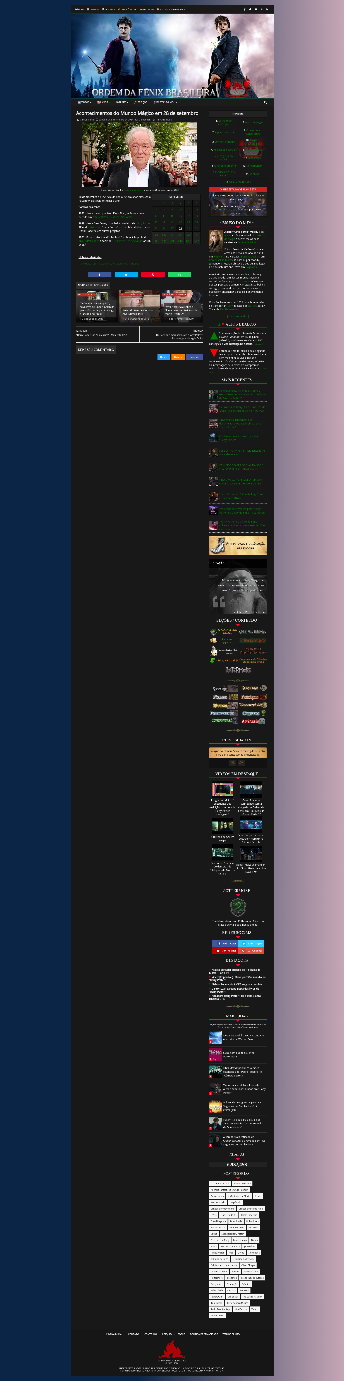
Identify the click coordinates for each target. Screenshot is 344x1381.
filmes (93, 227)
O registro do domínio (225, 157)
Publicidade (217, 1290)
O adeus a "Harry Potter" (225, 173)
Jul (156, 241)
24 (196, 222)
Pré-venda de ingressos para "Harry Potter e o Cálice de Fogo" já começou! (242, 510)
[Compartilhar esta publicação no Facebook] (99, 274)
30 (196, 228)
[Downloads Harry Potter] (224, 661)
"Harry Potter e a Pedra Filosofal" (112, 217)
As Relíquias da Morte (174, 294)
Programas (216, 1284)
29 (188, 228)
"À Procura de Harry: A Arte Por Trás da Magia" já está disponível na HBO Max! (242, 408)
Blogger (178, 357)
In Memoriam (254, 165)
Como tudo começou (225, 122)
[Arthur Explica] (224, 640)
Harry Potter (143, 223)
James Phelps (217, 1252)
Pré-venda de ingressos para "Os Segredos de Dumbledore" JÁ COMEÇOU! (242, 1106)
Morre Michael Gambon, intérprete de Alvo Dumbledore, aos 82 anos (109, 264)
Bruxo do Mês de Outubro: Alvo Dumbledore (138, 312)
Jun (196, 234)
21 (172, 222)
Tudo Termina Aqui (220, 1309)
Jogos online (146, 10)
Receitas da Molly (166, 102)
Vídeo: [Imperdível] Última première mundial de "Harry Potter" (237, 978)
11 (188, 209)
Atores (258, 1196)
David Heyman (218, 1221)
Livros (104, 102)
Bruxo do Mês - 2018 (130, 294)
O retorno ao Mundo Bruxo (253, 132)
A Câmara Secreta (220, 1183)
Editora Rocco (86, 294)
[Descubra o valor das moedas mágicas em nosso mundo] (254, 660)
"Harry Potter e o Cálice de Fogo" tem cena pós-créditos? (241, 496)
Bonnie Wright (218, 1202)
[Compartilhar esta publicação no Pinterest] (153, 274)
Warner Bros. (217, 1315)
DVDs (213, 1215)
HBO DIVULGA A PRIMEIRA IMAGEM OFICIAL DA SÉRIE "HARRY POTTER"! (240, 481)
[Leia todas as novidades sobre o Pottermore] (239, 670)
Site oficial (233, 1296)
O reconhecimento (225, 165)
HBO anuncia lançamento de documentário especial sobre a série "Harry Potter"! (240, 423)
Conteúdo (150, 1334)
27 (172, 228)
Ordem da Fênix (247, 242)
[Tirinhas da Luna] (224, 650)
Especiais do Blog (220, 1240)
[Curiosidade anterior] (232, 763)
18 (196, 215)
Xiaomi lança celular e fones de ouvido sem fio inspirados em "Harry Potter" (244, 1088)
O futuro (255, 173)
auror (227, 235)
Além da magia (254, 122)
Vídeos (85, 102)
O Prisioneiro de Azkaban (224, 1265)
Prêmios (246, 1284)
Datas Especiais (249, 1215)
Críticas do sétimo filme (251, 1208)
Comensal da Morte (220, 260)
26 (164, 228)
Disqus (163, 357)
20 (164, 222)
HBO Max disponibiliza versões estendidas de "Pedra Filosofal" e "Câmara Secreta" (242, 1071)
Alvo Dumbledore (134, 190)
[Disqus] (139, 405)
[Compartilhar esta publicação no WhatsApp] (179, 274)
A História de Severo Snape (222, 838)
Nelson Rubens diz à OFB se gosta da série (235, 984)
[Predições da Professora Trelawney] (254, 651)
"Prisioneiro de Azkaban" (127, 241)
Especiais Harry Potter (232, 1233)
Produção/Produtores (252, 1277)
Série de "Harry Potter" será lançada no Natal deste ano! (242, 452)
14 (164, 215)
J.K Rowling (249, 1246)
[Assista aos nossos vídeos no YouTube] (256, 9)
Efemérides (144, 119)
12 (196, 209)
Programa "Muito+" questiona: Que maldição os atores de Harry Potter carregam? (222, 807)
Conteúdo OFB (129, 10)
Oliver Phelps (248, 1265)
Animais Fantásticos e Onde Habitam (229, 1189)
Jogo (231, 1252)
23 (188, 222)
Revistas (231, 1290)
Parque (235, 1271)
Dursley (252, 305)
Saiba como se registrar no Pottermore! (239, 1054)
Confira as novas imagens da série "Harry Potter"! (239, 438)
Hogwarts (219, 256)
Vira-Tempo (241, 1309)
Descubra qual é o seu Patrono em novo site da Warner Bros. (243, 1037)
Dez (196, 241)
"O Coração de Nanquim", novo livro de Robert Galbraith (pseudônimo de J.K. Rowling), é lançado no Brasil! (97, 309)
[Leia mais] (258, 344)
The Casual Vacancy (252, 1296)
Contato (94, 10)
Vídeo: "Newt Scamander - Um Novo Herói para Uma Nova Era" (251, 868)
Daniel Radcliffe (229, 1215)
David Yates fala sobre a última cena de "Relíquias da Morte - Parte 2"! (181, 310)
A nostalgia (254, 157)
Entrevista (253, 1227)
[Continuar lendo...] (238, 316)
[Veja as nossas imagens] (261, 9)
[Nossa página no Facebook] (245, 9)
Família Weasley (229, 309)
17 (188, 215)
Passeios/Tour (250, 1271)
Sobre (181, 1334)
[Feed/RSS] (267, 9)
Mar (172, 234)
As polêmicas (254, 149)
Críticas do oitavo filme (222, 1208)
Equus (214, 1233)
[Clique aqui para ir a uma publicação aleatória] (238, 545)
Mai (188, 234)
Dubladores (252, 1221)
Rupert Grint (217, 1296)
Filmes (122, 102)
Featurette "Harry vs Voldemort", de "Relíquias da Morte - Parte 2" (222, 868)
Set (172, 241)
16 (180, 215)
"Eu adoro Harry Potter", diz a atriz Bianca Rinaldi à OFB (235, 997)
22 (180, 222)
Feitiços (142, 102)
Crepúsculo (235, 1202)
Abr (180, 234)
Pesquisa (110, 10)
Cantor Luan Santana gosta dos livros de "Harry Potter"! (234, 990)
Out (180, 241)
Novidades (254, 1252)
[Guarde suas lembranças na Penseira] (254, 631)
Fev (164, 234)
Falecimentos (240, 1240)
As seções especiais (225, 149)
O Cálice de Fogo (219, 1259)
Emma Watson (237, 1227)
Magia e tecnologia (253, 141)
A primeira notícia (225, 132)
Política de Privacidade (173, 10)
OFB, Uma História (240, 181)
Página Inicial (114, 1334)
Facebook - (194, 357)
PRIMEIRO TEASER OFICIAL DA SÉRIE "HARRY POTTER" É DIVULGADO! (241, 467)
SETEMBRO (176, 197)
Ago (164, 241)
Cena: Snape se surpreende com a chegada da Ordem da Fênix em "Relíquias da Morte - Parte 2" (251, 807)
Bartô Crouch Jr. (250, 256)
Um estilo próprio (225, 141)
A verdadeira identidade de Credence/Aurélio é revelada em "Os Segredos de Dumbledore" (244, 1140)
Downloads (236, 1221)
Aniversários (217, 1196)
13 (156, 215)
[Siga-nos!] (250, 9)
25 (156, 228)
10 (180, 209)
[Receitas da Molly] (224, 632)
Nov (188, 241)
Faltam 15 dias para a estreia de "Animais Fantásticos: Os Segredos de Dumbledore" (243, 1123)
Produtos (232, 1277)
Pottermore (217, 1277)
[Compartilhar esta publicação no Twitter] (126, 274)
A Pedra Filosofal (242, 1183)
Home (81, 10)
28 (180, 228)
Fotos (214, 1246)
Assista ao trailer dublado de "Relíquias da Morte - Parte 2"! (234, 971)
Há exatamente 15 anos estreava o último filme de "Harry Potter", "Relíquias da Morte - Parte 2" (243, 394)
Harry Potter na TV (230, 1246)
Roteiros (244, 1290)
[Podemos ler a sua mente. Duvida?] (254, 640)
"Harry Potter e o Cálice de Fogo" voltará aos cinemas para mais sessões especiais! (242, 525)
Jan (156, 234)
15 (172, 215)
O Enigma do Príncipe (244, 1259)
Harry (229, 305)
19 (156, 222)
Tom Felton (216, 1303)
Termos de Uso (231, 1334)
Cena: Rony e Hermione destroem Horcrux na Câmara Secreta (251, 838)
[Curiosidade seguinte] (241, 763)
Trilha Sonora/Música (237, 1303)
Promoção (232, 1284)
